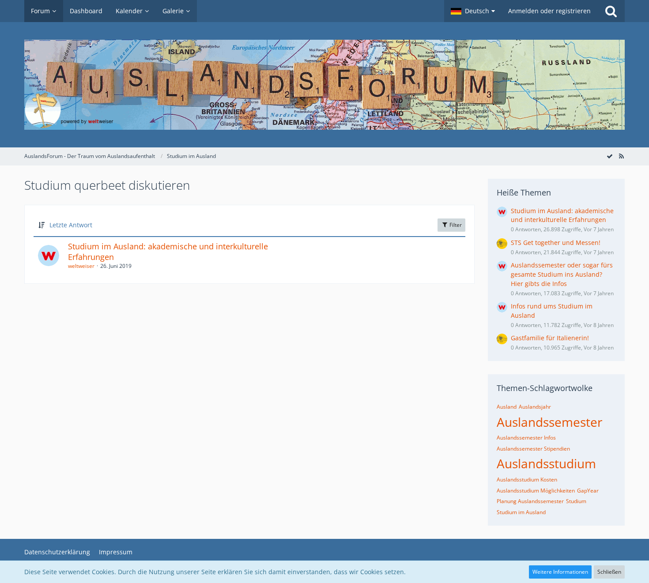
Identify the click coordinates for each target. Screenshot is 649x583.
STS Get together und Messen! (555, 242)
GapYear (588, 490)
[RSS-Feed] (621, 156)
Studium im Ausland (521, 512)
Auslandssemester (549, 422)
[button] (473, 11)
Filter (455, 225)
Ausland (507, 406)
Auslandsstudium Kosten (527, 479)
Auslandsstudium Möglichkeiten (536, 490)
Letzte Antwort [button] (70, 225)
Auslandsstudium (546, 463)
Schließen (609, 571)
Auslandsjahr (535, 406)
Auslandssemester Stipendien (533, 448)
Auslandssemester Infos (526, 437)
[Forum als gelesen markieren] (609, 156)
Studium (576, 501)
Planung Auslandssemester (530, 501)
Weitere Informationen (560, 571)
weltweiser (81, 266)
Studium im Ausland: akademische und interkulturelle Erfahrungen (168, 251)
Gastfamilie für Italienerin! (550, 338)
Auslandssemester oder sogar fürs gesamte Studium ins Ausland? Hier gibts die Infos (562, 274)
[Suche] (611, 11)
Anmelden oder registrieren (549, 11)
